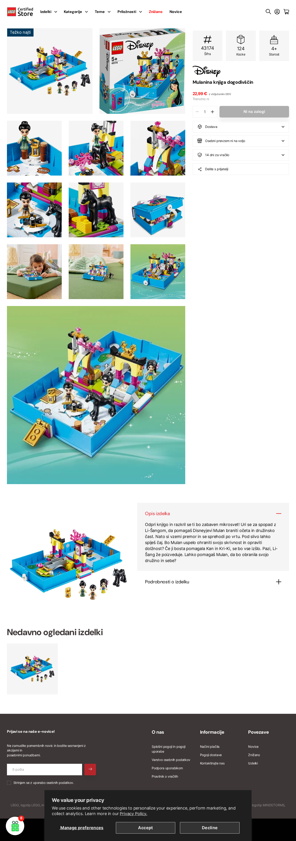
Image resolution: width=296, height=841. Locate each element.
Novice (176, 11)
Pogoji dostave (211, 755)
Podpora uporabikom (167, 768)
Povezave (258, 732)
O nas (158, 732)
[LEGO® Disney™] (241, 71)
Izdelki (253, 763)
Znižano (254, 755)
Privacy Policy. (133, 813)
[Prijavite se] (277, 12)
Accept (145, 827)
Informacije (212, 732)
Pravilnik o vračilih (165, 776)
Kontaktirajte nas (212, 763)
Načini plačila (209, 746)
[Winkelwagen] (286, 12)
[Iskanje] (268, 12)
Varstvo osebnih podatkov (171, 760)
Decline (210, 827)
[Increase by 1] (212, 111)
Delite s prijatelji (216, 169)
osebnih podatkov (59, 783)
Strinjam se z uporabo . (43, 783)
